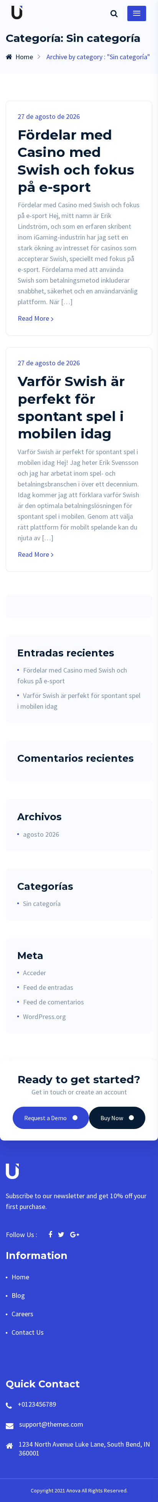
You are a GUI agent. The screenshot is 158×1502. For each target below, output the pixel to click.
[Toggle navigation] (136, 13)
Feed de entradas (48, 987)
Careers (22, 1313)
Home (24, 56)
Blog (18, 1295)
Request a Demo (45, 1118)
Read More (33, 318)
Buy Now (111, 1118)
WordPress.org (44, 1016)
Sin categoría (42, 903)
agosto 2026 (41, 834)
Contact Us (28, 1332)
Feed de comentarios (53, 1001)
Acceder (34, 972)
